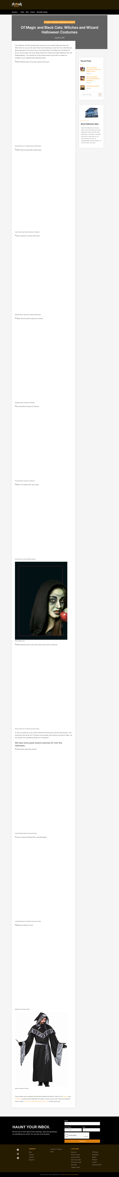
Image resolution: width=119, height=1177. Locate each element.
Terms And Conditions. (73, 1174)
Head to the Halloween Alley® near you (36, 1101)
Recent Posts (86, 61)
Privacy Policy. (64, 1174)
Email (66, 1121)
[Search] (100, 95)
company (32, 1149)
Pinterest (65, 1096)
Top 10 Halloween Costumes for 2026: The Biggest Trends (93, 69)
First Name (67, 1127)
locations (75, 1149)
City (84, 1127)
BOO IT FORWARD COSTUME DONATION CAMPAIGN (93, 78)
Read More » (88, 73)
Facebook (18, 1099)
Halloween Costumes (67, 22)
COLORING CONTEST (92, 86)
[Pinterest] (18, 1158)
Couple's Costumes (51, 22)
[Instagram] (18, 1154)
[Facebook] (18, 1150)
